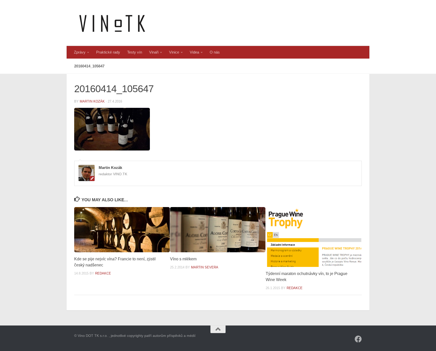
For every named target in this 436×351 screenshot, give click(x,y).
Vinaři (153, 52)
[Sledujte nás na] (358, 339)
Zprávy (80, 52)
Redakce (103, 273)
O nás (215, 52)
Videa (194, 52)
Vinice (174, 52)
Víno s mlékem (183, 259)
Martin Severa (204, 267)
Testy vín (134, 52)
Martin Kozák (92, 101)
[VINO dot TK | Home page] (112, 23)
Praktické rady (108, 52)
